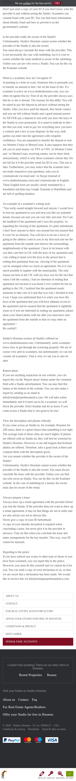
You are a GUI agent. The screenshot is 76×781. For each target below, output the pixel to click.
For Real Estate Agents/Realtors (29, 611)
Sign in (51, 778)
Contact (12, 603)
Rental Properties (30, 675)
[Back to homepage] (4, 775)
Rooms (51, 675)
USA (56, 725)
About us (12, 596)
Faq (34, 699)
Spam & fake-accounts (21, 641)
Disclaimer (14, 634)
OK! (57, 3)
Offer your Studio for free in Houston (33, 618)
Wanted (60, 778)
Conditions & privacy (21, 626)
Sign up (42, 778)
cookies (27, 3)
